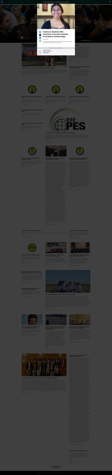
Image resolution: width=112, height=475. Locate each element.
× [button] (110, 2)
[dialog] (56, 237)
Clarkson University (46, 52)
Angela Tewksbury (47, 50)
